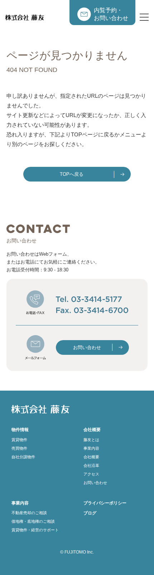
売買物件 (19, 448)
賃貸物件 (19, 440)
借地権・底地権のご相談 (33, 521)
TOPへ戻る (71, 174)
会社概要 (91, 457)
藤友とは (91, 440)
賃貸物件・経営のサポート (35, 530)
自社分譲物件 (23, 457)
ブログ (89, 513)
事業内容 (91, 448)
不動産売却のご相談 (29, 513)
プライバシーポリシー (104, 503)
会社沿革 (91, 465)
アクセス (91, 474)
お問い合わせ (87, 347)
